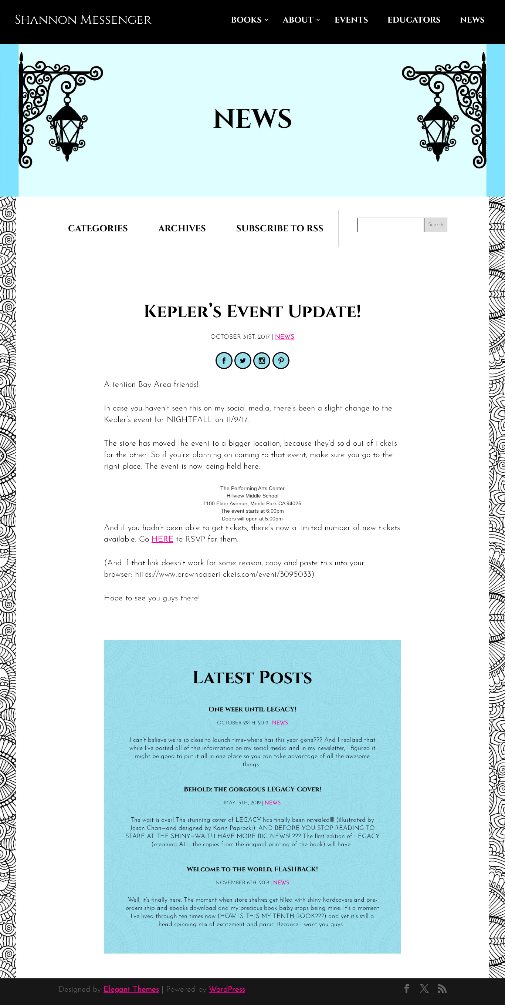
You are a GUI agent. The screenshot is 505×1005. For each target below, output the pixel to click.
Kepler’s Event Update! (252, 312)
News (472, 20)
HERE (162, 539)
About (298, 20)
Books (246, 20)
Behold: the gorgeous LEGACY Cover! (252, 789)
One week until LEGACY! (252, 709)
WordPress (227, 989)
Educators (414, 20)
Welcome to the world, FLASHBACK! (252, 869)
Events (351, 20)
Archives (182, 229)
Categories (98, 229)
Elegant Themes (131, 989)
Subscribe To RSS (279, 229)
